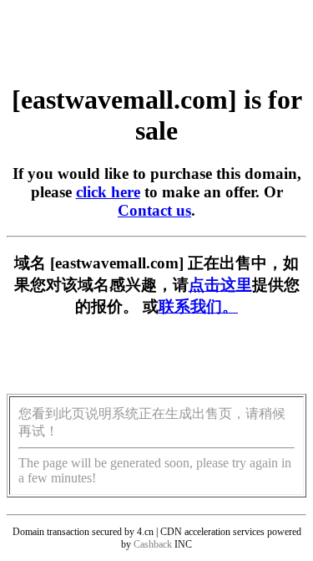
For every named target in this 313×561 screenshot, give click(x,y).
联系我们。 (198, 306)
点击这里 (220, 284)
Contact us (154, 210)
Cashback (153, 544)
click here (108, 192)
